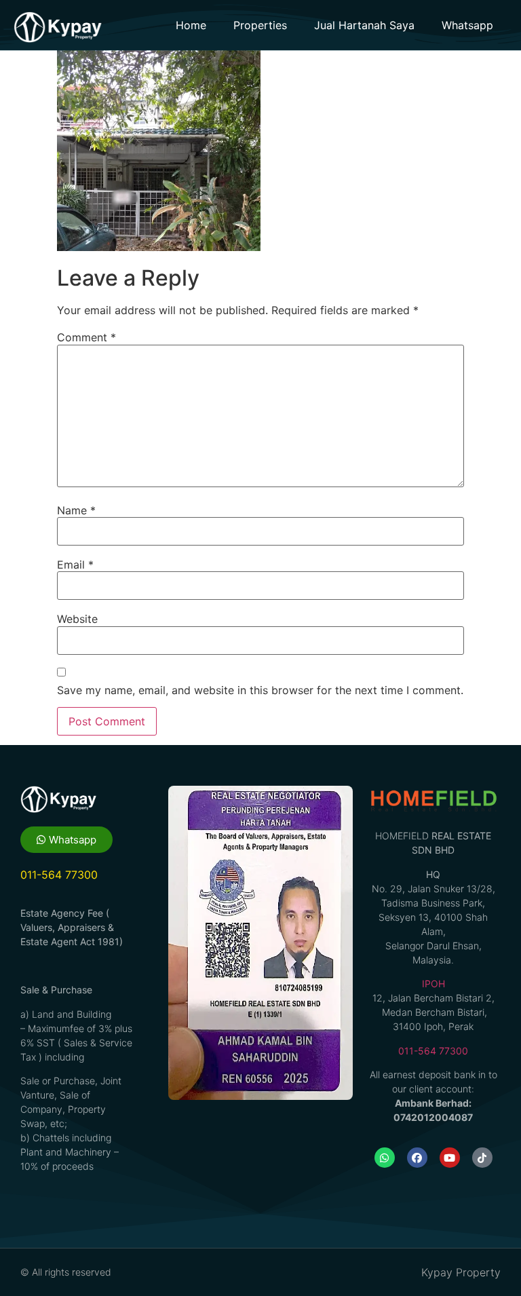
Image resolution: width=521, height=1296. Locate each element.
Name (76, 510)
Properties (260, 25)
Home (191, 25)
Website (77, 618)
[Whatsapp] (384, 1157)
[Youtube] (450, 1157)
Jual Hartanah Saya (364, 25)
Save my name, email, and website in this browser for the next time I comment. (260, 690)
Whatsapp (467, 25)
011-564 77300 (433, 1050)
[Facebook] (417, 1157)
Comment (86, 337)
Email (75, 564)
